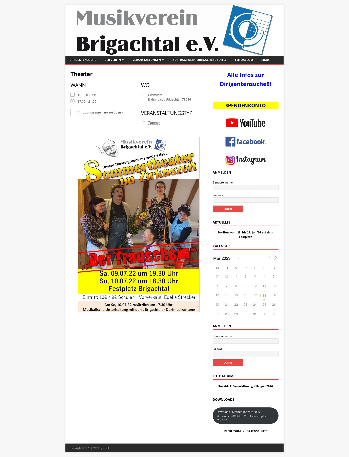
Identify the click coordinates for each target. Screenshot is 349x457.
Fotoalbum (244, 60)
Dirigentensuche (82, 60)
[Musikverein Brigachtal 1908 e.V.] (174, 53)
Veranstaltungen (146, 60)
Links (265, 60)
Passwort (219, 195)
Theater (154, 122)
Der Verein (112, 60)
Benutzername (223, 182)
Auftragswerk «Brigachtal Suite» (199, 60)
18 (264, 295)
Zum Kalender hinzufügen (101, 112)
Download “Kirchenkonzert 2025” (244, 415)
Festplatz (155, 94)
